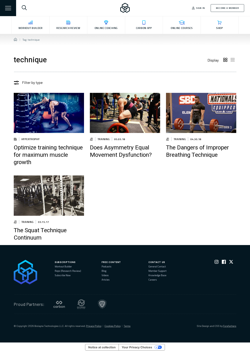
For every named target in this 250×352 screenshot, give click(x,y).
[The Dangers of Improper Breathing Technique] (201, 113)
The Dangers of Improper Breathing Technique (197, 151)
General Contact (157, 266)
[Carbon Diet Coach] (59, 304)
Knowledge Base (157, 275)
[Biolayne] (125, 8)
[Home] (15, 40)
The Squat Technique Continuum (40, 234)
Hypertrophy (30, 139)
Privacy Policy (93, 325)
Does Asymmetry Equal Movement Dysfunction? (121, 151)
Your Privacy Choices (137, 347)
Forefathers (229, 325)
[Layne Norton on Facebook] (224, 262)
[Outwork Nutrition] (81, 304)
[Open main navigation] (8, 8)
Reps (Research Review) (68, 271)
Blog (104, 271)
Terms (127, 325)
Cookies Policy (113, 325)
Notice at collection (102, 347)
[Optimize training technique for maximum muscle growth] (49, 113)
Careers (152, 279)
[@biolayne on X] (231, 262)
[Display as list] (232, 60)
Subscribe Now (63, 275)
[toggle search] (24, 8)
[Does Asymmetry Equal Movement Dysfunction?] (125, 113)
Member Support (157, 271)
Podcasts (106, 266)
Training (104, 139)
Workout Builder (63, 266)
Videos (105, 275)
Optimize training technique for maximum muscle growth (48, 155)
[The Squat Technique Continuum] (49, 195)
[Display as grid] (225, 60)
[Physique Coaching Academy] (102, 304)
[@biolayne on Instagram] (216, 262)
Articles (106, 279)
